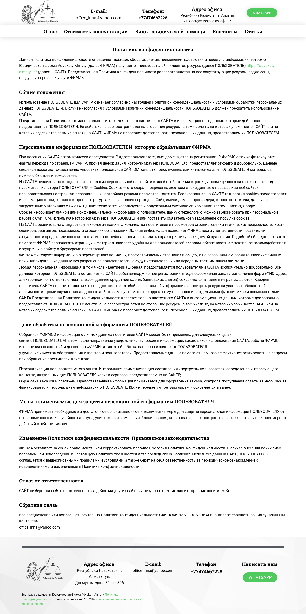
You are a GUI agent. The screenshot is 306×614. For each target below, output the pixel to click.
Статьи (253, 31)
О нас (50, 31)
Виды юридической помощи (170, 31)
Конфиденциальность (111, 599)
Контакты (225, 31)
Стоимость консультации (96, 31)
